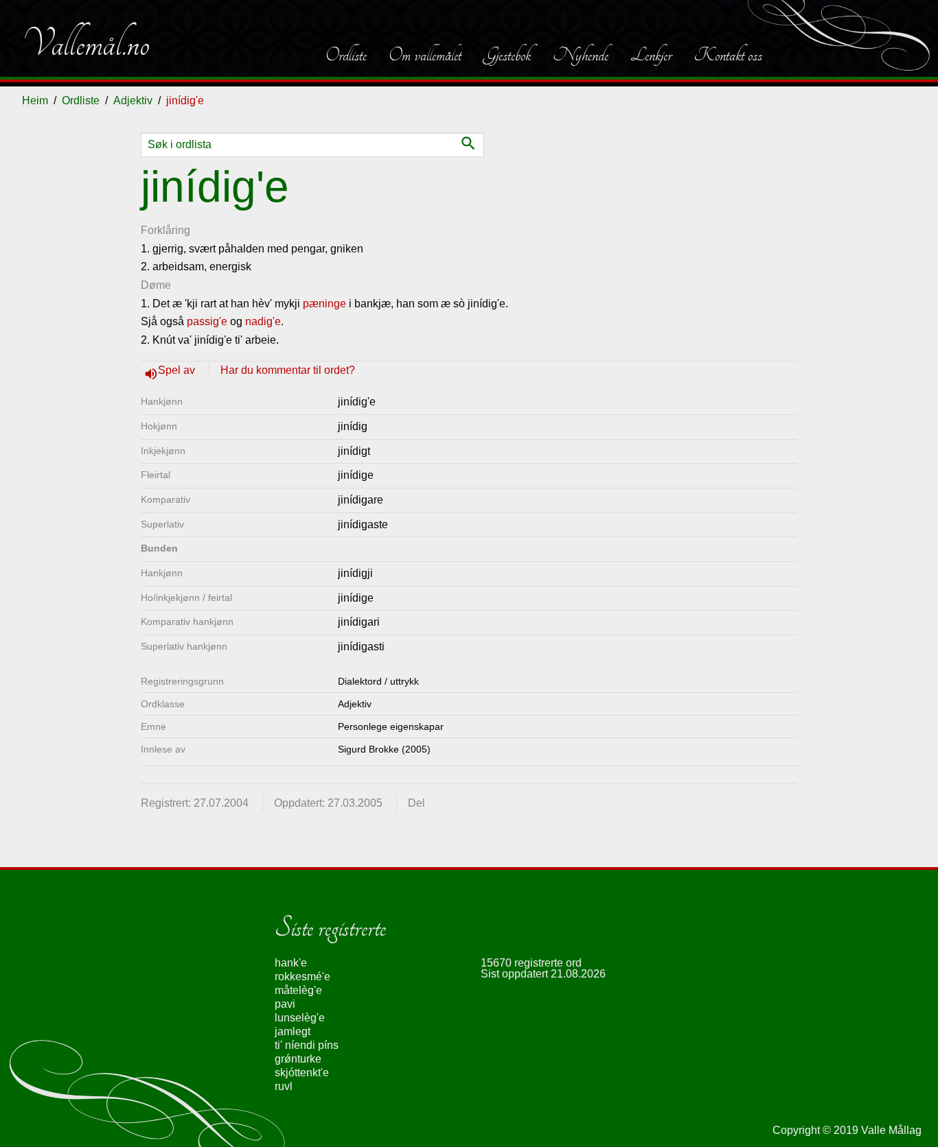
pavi (285, 1004)
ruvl (284, 1086)
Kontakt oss (728, 55)
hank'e (291, 963)
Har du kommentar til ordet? (287, 370)
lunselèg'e (300, 1018)
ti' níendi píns (307, 1045)
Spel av (178, 370)
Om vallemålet (425, 55)
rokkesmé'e (302, 976)
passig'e (207, 321)
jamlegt (292, 1031)
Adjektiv (132, 100)
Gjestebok (507, 55)
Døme (156, 285)
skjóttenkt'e (302, 1072)
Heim (35, 100)
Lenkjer (651, 55)
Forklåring (165, 230)
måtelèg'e (298, 990)
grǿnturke (298, 1059)
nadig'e (263, 321)
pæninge (324, 303)
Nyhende (580, 55)
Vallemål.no (86, 44)
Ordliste (346, 55)
